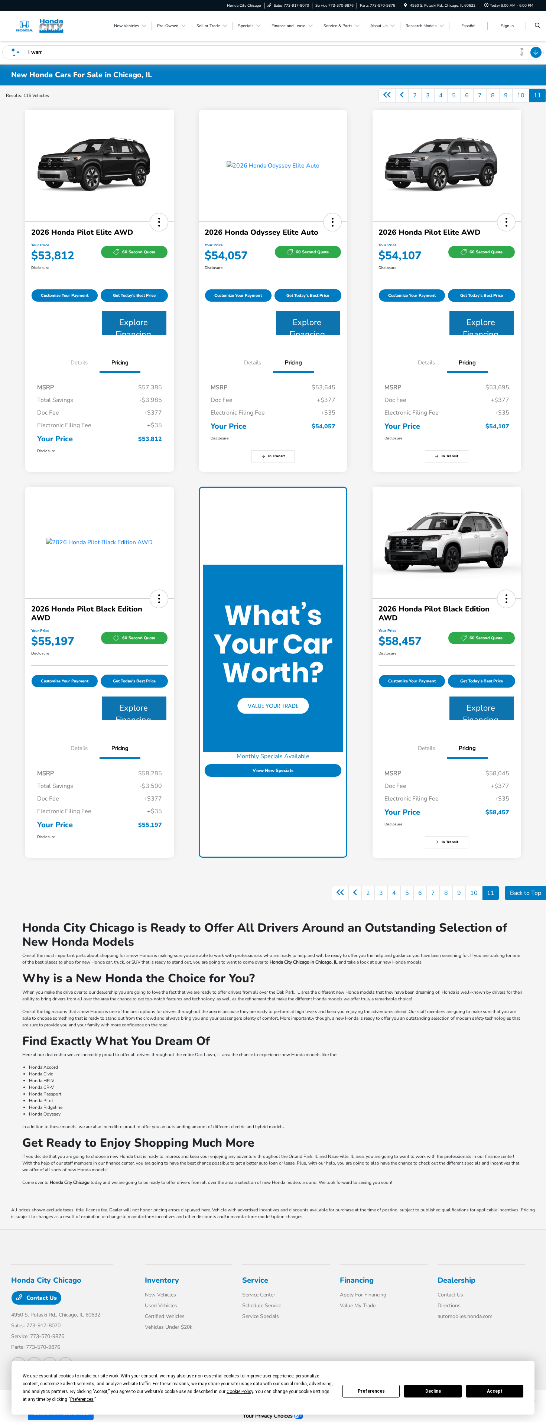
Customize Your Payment (64, 295)
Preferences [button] (82, 1399)
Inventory (162, 1280)
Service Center (258, 1294)
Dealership (456, 1280)
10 (520, 95)
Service (255, 1280)
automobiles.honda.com (465, 1316)
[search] (537, 26)
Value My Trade (358, 1305)
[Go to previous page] (402, 95)
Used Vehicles (161, 1305)
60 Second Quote (138, 252)
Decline (433, 1391)
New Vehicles (160, 1294)
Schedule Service (261, 1305)
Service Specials (260, 1316)
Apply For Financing (363, 1294)
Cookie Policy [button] (240, 1391)
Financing (357, 1280)
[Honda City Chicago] (44, 26)
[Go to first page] (387, 95)
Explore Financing (133, 326)
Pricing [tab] (120, 362)
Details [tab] (79, 362)
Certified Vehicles (165, 1316)
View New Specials (273, 770)
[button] (159, 222)
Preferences (371, 1391)
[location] (405, 5)
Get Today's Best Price (134, 295)
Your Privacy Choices (268, 1415)
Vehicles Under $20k (168, 1327)
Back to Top (525, 893)
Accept (495, 1391)
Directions (449, 1305)
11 (537, 95)
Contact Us (41, 1298)
